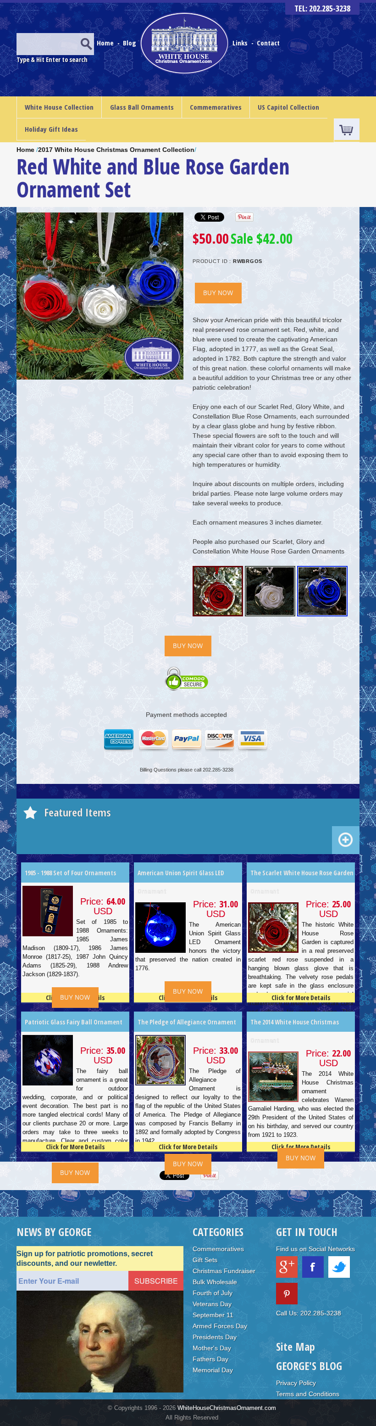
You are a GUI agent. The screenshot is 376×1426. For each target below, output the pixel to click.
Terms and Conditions (307, 1394)
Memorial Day (213, 1370)
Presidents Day (215, 1337)
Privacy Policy (296, 1383)
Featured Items (77, 812)
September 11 (213, 1315)
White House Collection (59, 107)
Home (106, 42)
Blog (130, 42)
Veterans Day (212, 1304)
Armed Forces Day (220, 1326)
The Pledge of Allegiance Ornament (187, 1022)
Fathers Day (210, 1359)
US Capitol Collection (288, 107)
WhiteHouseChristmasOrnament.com (226, 1407)
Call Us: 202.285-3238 (308, 1313)
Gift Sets (205, 1260)
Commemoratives (216, 107)
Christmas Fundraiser (224, 1271)
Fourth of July (212, 1293)
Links (240, 42)
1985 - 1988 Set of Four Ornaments (70, 872)
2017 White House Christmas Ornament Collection (116, 149)
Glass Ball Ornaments (142, 107)
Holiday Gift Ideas (51, 129)
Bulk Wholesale (215, 1282)
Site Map (295, 1346)
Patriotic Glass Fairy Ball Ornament (73, 1022)
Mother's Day (212, 1348)
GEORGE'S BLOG (309, 1365)
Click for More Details (300, 997)
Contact (268, 42)
